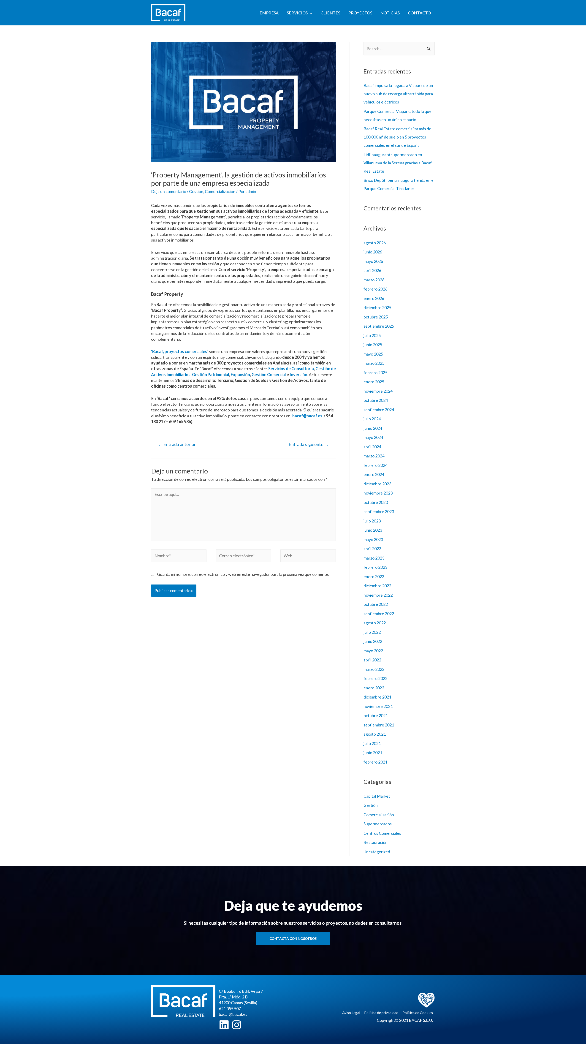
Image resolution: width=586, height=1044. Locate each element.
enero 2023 (374, 576)
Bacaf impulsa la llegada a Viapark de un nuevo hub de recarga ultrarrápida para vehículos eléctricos (398, 93)
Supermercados (378, 823)
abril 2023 (372, 548)
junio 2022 (373, 641)
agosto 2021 (375, 734)
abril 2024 (372, 446)
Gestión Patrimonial (210, 374)
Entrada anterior (177, 444)
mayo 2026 (373, 261)
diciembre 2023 (377, 483)
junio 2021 (373, 752)
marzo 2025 (374, 363)
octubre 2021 (376, 715)
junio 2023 (373, 530)
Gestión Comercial (269, 374)
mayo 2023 (373, 539)
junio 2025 (373, 344)
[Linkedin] (224, 1025)
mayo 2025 (373, 353)
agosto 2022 (375, 622)
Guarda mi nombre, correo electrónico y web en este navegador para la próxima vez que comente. (243, 574)
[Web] (308, 556)
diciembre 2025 (377, 307)
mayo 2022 (373, 650)
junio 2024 (373, 428)
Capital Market (377, 796)
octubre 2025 (376, 316)
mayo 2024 (373, 437)
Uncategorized (377, 851)
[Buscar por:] (399, 48)
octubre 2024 (376, 400)
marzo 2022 (374, 669)
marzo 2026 (374, 279)
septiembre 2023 (379, 511)
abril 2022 (372, 659)
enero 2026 (374, 298)
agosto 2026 (375, 242)
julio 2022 (372, 632)
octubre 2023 (376, 502)
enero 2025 (374, 381)
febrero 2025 (375, 372)
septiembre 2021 (379, 724)
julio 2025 (372, 335)
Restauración (376, 842)
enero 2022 (374, 687)
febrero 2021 (375, 761)
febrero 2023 (375, 567)
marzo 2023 (374, 557)
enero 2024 (374, 474)
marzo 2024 (374, 455)
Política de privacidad (381, 1012)
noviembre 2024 (378, 391)
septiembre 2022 (379, 613)
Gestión (196, 191)
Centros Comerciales (382, 833)
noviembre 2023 (378, 492)
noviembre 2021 (378, 706)
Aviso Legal (351, 1012)
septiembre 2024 (379, 409)
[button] (293, 938)
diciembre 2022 (377, 585)
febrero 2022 (375, 678)
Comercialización (220, 191)
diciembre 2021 (377, 696)
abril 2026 (372, 270)
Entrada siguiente (309, 444)
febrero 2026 (375, 288)
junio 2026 (373, 251)
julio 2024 (372, 418)
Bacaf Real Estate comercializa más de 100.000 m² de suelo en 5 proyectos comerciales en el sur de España (397, 137)
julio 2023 (372, 520)
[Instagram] (236, 1025)
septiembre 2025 (379, 326)
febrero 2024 (375, 465)
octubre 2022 (376, 604)
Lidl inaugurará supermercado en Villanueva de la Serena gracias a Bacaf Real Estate (398, 163)
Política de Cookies (417, 1012)
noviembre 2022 (378, 595)
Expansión (240, 374)
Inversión (298, 374)
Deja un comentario (168, 191)
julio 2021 (372, 743)
